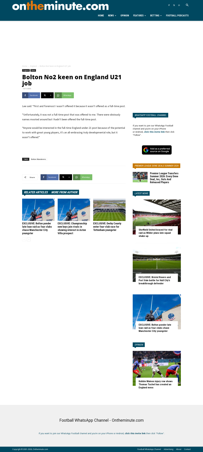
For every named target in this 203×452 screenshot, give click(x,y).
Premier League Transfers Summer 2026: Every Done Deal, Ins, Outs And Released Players (164, 178)
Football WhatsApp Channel (149, 449)
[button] (187, 5)
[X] (174, 5)
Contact (187, 449)
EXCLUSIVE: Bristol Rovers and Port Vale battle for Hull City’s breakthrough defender (155, 280)
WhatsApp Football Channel (150, 115)
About (178, 449)
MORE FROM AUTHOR (64, 192)
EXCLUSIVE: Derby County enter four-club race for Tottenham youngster (107, 227)
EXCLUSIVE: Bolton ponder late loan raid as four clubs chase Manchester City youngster (37, 228)
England (33, 66)
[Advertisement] (101, 43)
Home (101, 15)
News (111, 15)
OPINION (138, 344)
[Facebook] (169, 5)
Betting (154, 15)
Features (138, 15)
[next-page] (29, 239)
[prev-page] (24, 239)
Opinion (125, 15)
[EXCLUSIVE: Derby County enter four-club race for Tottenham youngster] (109, 210)
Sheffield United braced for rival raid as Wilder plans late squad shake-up (155, 232)
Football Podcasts (177, 15)
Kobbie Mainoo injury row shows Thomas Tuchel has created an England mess (156, 384)
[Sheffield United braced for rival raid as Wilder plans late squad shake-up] (157, 217)
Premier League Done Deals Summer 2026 (156, 165)
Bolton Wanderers (38, 159)
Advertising (168, 449)
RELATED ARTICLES (36, 192)
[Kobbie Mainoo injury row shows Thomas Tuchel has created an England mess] (157, 368)
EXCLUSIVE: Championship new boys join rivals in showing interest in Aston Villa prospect (72, 228)
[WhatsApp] (179, 5)
